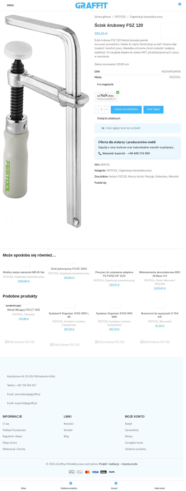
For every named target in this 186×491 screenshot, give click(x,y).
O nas (6, 424)
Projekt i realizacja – (110, 464)
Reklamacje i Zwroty (14, 449)
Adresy (129, 436)
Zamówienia (131, 430)
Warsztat (174, 176)
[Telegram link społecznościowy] (126, 183)
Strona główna (102, 17)
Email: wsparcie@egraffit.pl (22, 403)
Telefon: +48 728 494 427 (21, 385)
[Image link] (17, 367)
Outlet (159, 280)
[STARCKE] (69, 346)
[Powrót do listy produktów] (174, 17)
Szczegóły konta (134, 443)
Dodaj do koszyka (126, 109)
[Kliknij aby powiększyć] (9, 221)
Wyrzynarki (165, 321)
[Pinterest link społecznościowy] (117, 183)
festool (113, 176)
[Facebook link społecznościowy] (109, 183)
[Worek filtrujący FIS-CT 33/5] (24, 304)
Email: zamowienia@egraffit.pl (23, 394)
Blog (66, 436)
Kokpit (128, 424)
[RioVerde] (114, 346)
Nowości (69, 424)
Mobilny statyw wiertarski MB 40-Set (23, 272)
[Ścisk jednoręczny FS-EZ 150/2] (69, 263)
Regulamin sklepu (12, 436)
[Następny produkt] (178, 17)
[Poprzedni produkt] (169, 17)
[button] (20, 264)
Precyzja (149, 176)
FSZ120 (122, 176)
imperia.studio (130, 464)
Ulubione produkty (135, 449)
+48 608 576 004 (139, 153)
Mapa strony (10, 443)
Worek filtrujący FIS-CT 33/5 (23, 309)
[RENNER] (159, 346)
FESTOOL (120, 17)
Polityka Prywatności (14, 430)
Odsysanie (29, 314)
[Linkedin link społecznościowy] (122, 183)
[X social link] (113, 183)
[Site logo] (91, 5)
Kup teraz (153, 109)
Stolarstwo (161, 176)
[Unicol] (23, 346)
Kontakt (68, 430)
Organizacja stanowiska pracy (146, 17)
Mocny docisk (136, 176)
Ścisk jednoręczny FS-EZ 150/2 (69, 268)
